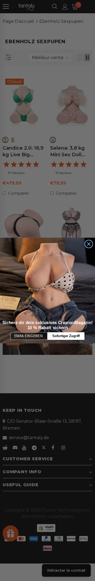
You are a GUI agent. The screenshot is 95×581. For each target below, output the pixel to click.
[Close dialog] (88, 244)
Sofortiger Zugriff (66, 336)
